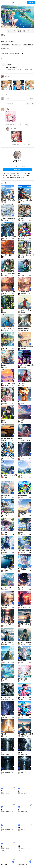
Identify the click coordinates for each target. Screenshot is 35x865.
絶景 (8, 49)
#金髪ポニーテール (15, 53)
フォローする (17, 170)
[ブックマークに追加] (24, 31)
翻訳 (2, 58)
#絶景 (2, 53)
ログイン (31, 2)
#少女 (6, 53)
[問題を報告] (21, 125)
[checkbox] (5, 103)
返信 (26, 125)
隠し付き (9, 103)
